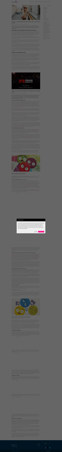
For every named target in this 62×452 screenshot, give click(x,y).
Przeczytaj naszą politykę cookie (23, 228)
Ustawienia (35, 231)
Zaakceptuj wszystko (41, 231)
